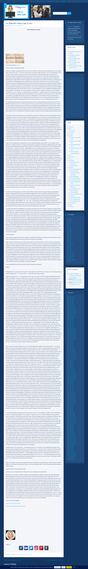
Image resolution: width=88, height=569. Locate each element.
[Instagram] (36, 548)
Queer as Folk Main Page (75, 194)
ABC (14, 554)
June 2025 (71, 322)
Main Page (71, 160)
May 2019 (71, 449)
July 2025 (71, 320)
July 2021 (71, 404)
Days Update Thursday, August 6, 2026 (74, 56)
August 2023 (72, 360)
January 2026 (72, 309)
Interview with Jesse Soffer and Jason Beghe (75, 276)
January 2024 (72, 352)
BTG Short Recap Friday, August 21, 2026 (74, 63)
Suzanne (18, 65)
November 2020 (72, 419)
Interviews (57, 1)
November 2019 (72, 440)
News (70, 251)
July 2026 (71, 299)
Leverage (71, 245)
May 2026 (71, 302)
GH (9, 554)
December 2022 (72, 374)
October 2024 (72, 336)
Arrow (70, 219)
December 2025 (72, 311)
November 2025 (72, 313)
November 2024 (72, 334)
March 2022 (71, 390)
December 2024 (72, 332)
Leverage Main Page (75, 189)
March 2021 (71, 412)
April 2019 (71, 450)
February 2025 (72, 329)
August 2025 (72, 318)
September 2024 (73, 337)
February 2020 (72, 434)
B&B (70, 222)
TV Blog (68, 1)
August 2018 (72, 459)
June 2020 (71, 427)
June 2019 (71, 447)
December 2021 (72, 396)
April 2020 (71, 431)
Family (70, 236)
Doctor (70, 235)
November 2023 (72, 355)
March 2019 (71, 452)
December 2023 (72, 353)
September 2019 (72, 443)
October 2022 (72, 378)
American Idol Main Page (75, 169)
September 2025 (72, 316)
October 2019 (72, 442)
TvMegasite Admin (19, 25)
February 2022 (72, 392)
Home (38, 1)
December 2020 (72, 417)
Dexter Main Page (74, 176)
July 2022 (71, 383)
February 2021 (72, 413)
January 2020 (72, 436)
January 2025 (72, 330)
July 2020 (71, 426)
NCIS (70, 249)
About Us (43, 1)
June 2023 (71, 364)
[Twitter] (31, 548)
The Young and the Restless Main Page (74, 152)
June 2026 (71, 300)
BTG (70, 224)
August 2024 (72, 339)
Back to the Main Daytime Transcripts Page (15, 506)
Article (70, 221)
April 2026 (71, 304)
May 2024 (71, 344)
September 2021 (72, 401)
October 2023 (72, 357)
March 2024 (72, 348)
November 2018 (72, 456)
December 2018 (72, 454)
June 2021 (71, 406)
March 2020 (71, 433)
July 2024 (71, 341)
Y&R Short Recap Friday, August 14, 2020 (75, 283)
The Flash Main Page (75, 201)
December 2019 (72, 438)
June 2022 (71, 385)
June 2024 (71, 343)
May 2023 (71, 366)
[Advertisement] (62, 6)
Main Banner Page (74, 162)
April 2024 (71, 346)
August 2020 (72, 424)
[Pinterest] (41, 548)
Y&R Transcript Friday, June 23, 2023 (55, 560)
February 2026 (72, 307)
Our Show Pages (74, 166)
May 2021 (71, 408)
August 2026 (72, 297)
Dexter (70, 233)
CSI (70, 226)
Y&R (70, 261)
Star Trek (71, 258)
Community (71, 132)
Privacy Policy (72, 203)
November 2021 (72, 397)
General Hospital (22, 554)
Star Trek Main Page (75, 199)
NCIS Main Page (74, 190)
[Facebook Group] (26, 548)
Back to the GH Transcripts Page (13, 503)
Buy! (78, 1)
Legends (71, 243)
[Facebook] (21, 548)
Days (70, 229)
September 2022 (72, 380)
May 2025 (71, 323)
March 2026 (71, 306)
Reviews (63, 1)
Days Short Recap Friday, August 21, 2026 (74, 59)
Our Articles (73, 164)
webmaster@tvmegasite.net (74, 35)
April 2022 (71, 389)
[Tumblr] (46, 548)
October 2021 (72, 399)
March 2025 (71, 327)
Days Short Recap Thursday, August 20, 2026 (75, 66)
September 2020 (73, 422)
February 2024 (72, 350)
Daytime (71, 136)
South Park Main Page (75, 197)
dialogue (17, 554)
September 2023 (72, 359)
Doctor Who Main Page (75, 178)
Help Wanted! (71, 27)
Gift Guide (72, 130)
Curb (70, 228)
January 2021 (72, 415)
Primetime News (50, 1)
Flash (70, 238)
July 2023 (71, 362)
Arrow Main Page (74, 171)
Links (70, 159)
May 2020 (71, 429)
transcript (30, 554)
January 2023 (72, 373)
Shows (73, 1)
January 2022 (72, 394)
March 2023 (71, 369)
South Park (71, 256)
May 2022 (71, 387)
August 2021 (72, 403)
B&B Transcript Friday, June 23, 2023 (12, 560)
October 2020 (72, 420)
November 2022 (72, 376)
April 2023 (71, 367)
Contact (71, 134)
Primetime (71, 167)
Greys (70, 242)
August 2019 (72, 445)
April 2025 (71, 325)
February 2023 (72, 371)
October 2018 (72, 457)
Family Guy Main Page (75, 180)
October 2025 (72, 314)
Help (82, 1)
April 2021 (71, 410)
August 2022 (72, 382)
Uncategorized (72, 259)
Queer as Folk (72, 254)
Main (70, 247)
